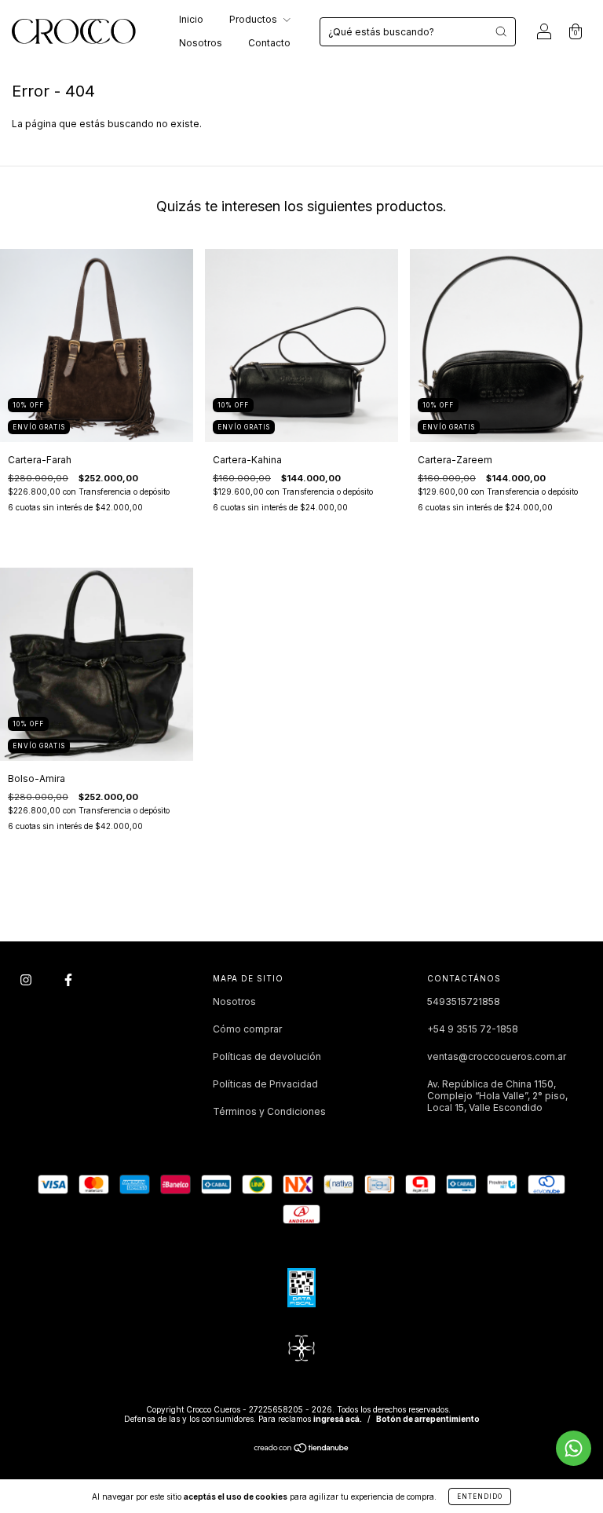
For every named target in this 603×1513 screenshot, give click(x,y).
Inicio (191, 19)
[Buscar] (501, 31)
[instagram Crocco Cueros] (27, 979)
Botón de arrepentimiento (428, 1418)
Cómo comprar (247, 1029)
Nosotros (200, 43)
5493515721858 (463, 1001)
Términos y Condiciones (269, 1111)
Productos (254, 19)
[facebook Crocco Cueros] (68, 979)
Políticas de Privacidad (265, 1084)
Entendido (479, 1496)
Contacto (269, 43)
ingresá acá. (337, 1418)
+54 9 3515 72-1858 (472, 1029)
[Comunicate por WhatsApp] (573, 1448)
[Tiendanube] (302, 1450)
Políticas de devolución (267, 1056)
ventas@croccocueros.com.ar (496, 1056)
